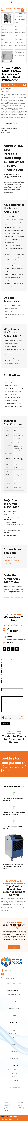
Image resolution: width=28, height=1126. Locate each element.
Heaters (15, 1084)
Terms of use (4, 1116)
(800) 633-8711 (9, 596)
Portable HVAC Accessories (15, 1069)
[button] (26, 2)
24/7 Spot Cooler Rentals (15, 1091)
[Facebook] (4, 649)
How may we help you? (7, 695)
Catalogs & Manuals (14, 1034)
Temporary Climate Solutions (12, 560)
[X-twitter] (12, 649)
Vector (14, 1015)
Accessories (8, 563)
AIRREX (5, 130)
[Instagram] (8, 649)
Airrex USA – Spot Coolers (14, 994)
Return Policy (14, 1041)
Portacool (14, 1012)
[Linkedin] (17, 649)
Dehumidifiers (15, 1080)
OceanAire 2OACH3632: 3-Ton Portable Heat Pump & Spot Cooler (13, 866)
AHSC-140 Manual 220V (7, 122)
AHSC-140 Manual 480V (20, 122)
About (14, 1026)
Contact (14, 1030)
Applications (14, 1051)
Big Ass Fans (14, 998)
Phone (3, 687)
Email (3, 679)
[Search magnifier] (23, 5)
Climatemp (14, 1001)
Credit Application (14, 1058)
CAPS (14, 1005)
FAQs (14, 1037)
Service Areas (14, 1055)
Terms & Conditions (14, 1048)
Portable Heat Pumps (11, 128)
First (2, 668)
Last (2, 674)
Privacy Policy (13, 1116)
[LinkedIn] (19, 983)
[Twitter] (8, 983)
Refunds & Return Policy (7, 1118)
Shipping (14, 1044)
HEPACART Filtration (14, 1008)
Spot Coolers (15, 1073)
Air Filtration (15, 1077)
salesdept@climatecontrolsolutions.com (13, 597)
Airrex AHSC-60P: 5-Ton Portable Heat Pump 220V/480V (14, 813)
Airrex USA (7, 89)
